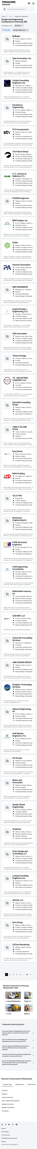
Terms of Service (5, 1135)
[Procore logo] (9, 2)
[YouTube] (16, 1124)
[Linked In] (2, 1124)
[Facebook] (5, 1125)
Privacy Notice (5, 1131)
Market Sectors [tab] (20, 1084)
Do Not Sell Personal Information (9, 1138)
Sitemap (3, 1141)
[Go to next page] (30, 974)
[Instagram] (12, 1124)
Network (6, 4)
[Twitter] (9, 1124)
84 (27, 974)
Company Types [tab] (7, 1084)
